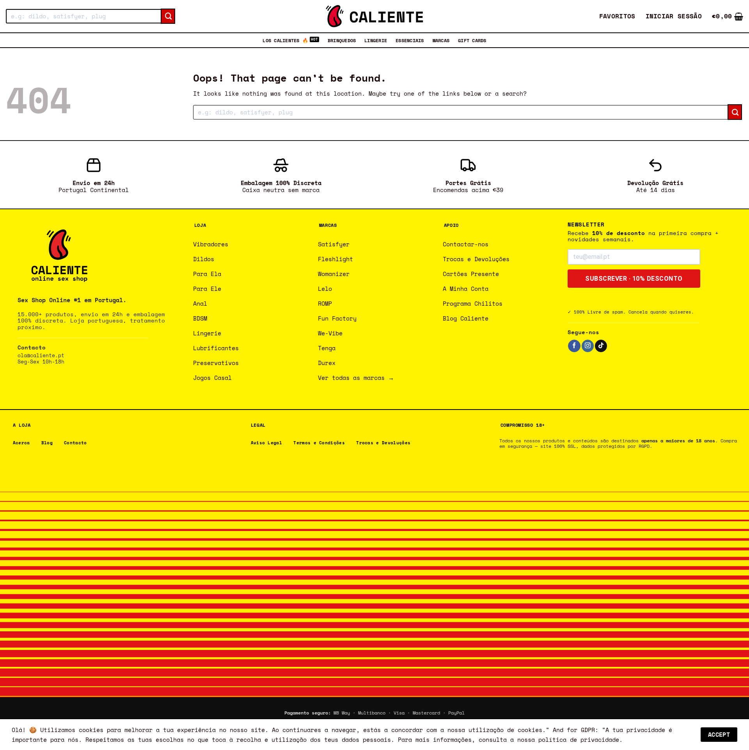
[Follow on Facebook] (574, 346)
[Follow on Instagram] (588, 346)
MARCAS (441, 40)
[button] (674, 16)
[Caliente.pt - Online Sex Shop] (374, 16)
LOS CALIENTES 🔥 (285, 40)
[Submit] (168, 16)
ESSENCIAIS (410, 40)
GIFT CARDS (472, 40)
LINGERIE (375, 40)
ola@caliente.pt (41, 355)
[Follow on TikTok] (601, 346)
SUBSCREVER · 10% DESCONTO (634, 278)
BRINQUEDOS (342, 40)
